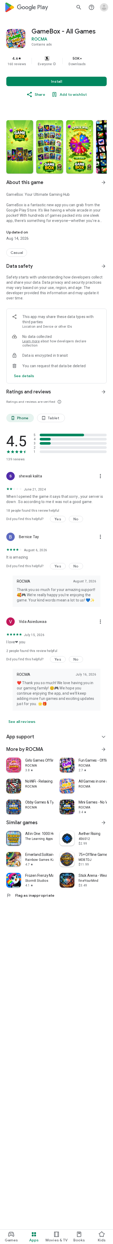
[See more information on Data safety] (103, 266)
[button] (54, 64)
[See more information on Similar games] (103, 822)
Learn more (31, 341)
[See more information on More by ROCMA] (103, 749)
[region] (56, 61)
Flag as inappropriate (30, 895)
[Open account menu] (104, 7)
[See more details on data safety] (24, 376)
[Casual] (16, 252)
